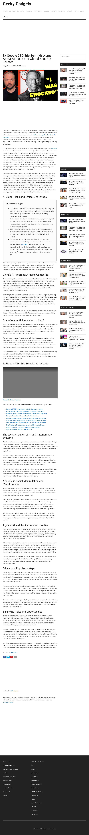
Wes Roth (14, 652)
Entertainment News (37, 791)
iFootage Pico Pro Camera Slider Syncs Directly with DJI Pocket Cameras (77, 94)
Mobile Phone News (36, 803)
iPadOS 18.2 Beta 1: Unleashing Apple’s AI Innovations (22, 427)
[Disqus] (30, 733)
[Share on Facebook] (4, 657)
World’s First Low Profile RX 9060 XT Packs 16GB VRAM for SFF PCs (77, 79)
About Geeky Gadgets (9, 765)
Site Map (5, 795)
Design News (34, 788)
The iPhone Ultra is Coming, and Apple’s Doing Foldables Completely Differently (77, 86)
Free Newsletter (7, 784)
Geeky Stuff (34, 795)
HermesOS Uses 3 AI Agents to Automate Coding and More (77, 205)
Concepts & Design (36, 784)
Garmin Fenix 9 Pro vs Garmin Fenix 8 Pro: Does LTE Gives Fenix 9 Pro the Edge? (77, 190)
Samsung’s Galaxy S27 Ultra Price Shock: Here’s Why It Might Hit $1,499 (77, 291)
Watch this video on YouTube (12, 400)
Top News (15, 691)
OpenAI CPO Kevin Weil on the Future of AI (19, 429)
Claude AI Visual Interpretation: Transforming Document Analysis (26, 420)
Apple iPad (34, 769)
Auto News (34, 776)
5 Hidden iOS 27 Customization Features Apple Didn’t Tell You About (76, 337)
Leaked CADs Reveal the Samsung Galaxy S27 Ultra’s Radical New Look (77, 275)
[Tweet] (8, 657)
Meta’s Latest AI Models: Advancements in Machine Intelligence (25, 425)
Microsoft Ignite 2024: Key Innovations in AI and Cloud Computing (26, 413)
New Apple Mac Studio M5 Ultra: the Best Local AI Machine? (76, 251)
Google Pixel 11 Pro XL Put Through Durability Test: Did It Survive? (77, 198)
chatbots (54, 148)
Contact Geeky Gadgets (9, 776)
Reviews (33, 806)
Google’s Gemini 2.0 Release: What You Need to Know (22, 416)
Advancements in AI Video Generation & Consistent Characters (25, 411)
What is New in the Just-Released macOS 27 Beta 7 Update (76, 330)
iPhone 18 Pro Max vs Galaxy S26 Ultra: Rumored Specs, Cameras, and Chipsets (77, 298)
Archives (5, 773)
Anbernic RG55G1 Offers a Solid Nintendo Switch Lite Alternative (76, 102)
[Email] (15, 657)
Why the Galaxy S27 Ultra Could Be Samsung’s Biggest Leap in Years (77, 322)
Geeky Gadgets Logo (8, 788)
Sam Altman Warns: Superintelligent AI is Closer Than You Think (26, 423)
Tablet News (34, 814)
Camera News (35, 780)
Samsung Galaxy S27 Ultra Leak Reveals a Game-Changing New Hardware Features (76, 346)
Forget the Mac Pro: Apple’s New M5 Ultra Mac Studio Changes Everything (77, 236)
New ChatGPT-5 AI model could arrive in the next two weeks (24, 409)
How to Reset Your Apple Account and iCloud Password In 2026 (77, 175)
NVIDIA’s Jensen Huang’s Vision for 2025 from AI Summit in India (26, 418)
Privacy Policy (6, 791)
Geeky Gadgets (17, 3)
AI (11, 691)
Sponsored (34, 810)
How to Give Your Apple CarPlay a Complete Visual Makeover (76, 183)
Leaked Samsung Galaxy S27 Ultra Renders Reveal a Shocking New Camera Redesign (77, 71)
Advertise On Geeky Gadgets (10, 769)
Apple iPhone (35, 773)
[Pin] (12, 657)
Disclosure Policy (8, 702)
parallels (24, 244)
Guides (33, 799)
